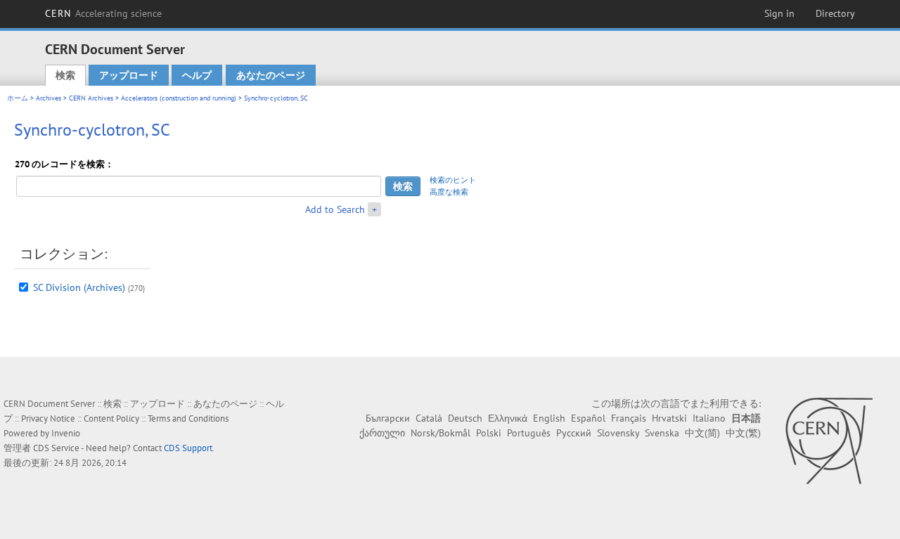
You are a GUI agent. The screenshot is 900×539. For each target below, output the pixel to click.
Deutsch (465, 418)
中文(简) (702, 433)
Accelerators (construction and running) (178, 98)
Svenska (662, 433)
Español (588, 418)
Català (429, 418)
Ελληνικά (507, 418)
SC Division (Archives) (79, 287)
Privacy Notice (48, 418)
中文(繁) (743, 433)
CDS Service (56, 448)
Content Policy (111, 418)
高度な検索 (449, 192)
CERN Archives (91, 98)
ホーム (17, 98)
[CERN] (828, 440)
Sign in (779, 13)
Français (628, 418)
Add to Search (335, 209)
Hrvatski (669, 418)
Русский (573, 433)
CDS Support (188, 448)
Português (529, 433)
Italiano (709, 418)
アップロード (128, 75)
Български (388, 418)
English (549, 418)
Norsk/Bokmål (440, 433)
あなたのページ (270, 75)
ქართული (382, 433)
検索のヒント (453, 180)
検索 (65, 75)
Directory (835, 13)
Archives (48, 98)
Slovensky (618, 433)
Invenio (65, 433)
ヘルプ (197, 75)
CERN (103, 13)
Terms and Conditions (188, 418)
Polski (488, 433)
